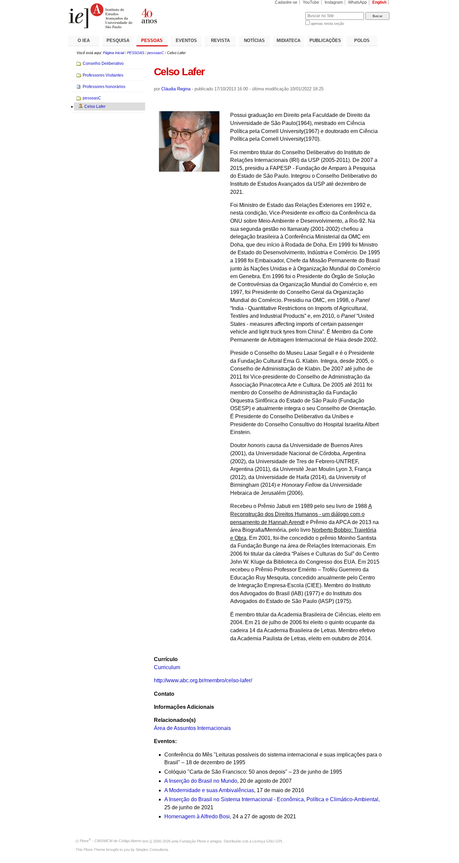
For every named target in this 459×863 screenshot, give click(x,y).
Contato (164, 694)
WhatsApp (357, 2)
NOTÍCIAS (254, 40)
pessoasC (155, 53)
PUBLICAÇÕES (325, 40)
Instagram (334, 2)
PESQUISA (118, 40)
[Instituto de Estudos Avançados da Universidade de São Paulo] (149, 15)
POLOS (362, 40)
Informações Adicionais (184, 707)
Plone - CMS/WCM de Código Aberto (110, 841)
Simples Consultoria (152, 850)
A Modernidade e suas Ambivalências (209, 790)
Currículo (166, 659)
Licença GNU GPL (267, 841)
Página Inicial (113, 53)
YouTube (311, 2)
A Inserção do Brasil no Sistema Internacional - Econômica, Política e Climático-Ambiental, (272, 799)
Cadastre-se (286, 2)
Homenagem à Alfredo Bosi (197, 816)
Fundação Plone (192, 841)
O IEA (84, 40)
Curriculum (167, 667)
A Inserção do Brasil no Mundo (200, 781)
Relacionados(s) (175, 720)
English (379, 2)
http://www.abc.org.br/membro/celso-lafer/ (203, 680)
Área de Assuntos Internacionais (192, 728)
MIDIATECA (288, 40)
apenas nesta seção (327, 23)
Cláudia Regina (176, 88)
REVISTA (220, 40)
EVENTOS (186, 40)
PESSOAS (152, 40)
